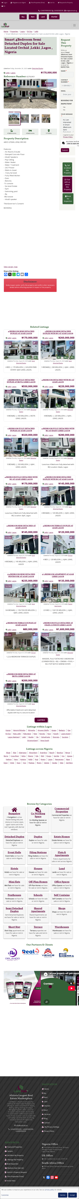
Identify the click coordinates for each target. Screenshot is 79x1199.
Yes (64, 107)
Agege (8, 730)
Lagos (22, 31)
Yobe (61, 763)
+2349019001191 (58, 11)
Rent (32, 17)
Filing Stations (38, 852)
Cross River (15, 756)
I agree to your (68, 136)
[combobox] (63, 85)
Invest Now (11, 1181)
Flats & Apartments (62, 854)
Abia (14, 753)
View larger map (10, 267)
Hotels (14, 868)
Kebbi (30, 759)
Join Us (52, 2)
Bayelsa (60, 753)
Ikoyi (49, 734)
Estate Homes (62, 837)
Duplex (38, 837)
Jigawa (69, 756)
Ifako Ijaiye (27, 734)
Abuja (8, 753)
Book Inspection (12, 1164)
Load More (41, 720)
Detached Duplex (37, 68)
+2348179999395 (45, 11)
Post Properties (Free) (38, 2)
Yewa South (44, 740)
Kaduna (9, 759)
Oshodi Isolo (45, 737)
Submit (65, 150)
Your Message (67, 114)
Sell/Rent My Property (15, 1155)
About (45, 1110)
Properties (14, 31)
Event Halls (14, 852)
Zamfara (69, 763)
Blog (46, 1118)
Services (47, 1114)
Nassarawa (59, 759)
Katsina (23, 759)
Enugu (48, 756)
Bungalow (14, 813)
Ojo (37, 737)
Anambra (43, 753)
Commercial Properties (62, 810)
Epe (69, 730)
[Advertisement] (41, 61)
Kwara (43, 759)
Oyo (24, 763)
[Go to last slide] (7, 94)
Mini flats (14, 882)
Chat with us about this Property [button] (67, 184)
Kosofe (56, 734)
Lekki (36, 31)
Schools (38, 895)
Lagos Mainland (14, 737)
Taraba (54, 763)
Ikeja (35, 734)
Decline (62, 1195)
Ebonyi (30, 756)
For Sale (12, 84)
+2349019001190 (27, 1129)
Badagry (62, 730)
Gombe (56, 756)
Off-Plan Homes (38, 882)
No (64, 110)
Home (6, 31)
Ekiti (42, 756)
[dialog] (39, 1193)
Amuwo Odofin (43, 730)
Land (43, 17)
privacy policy (49, 1190)
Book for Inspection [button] (68, 198)
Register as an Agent (19, 2)
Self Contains (62, 895)
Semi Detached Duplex (14, 910)
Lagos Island (65, 734)
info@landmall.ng (71, 11)
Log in (5, 2)
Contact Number (64, 81)
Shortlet (54, 17)
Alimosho (31, 730)
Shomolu (56, 737)
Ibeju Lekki (17, 734)
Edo (37, 756)
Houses (38, 868)
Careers (10, 1151)
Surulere (65, 737)
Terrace (70, 555)
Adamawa (22, 753)
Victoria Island (32, 740)
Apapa (53, 730)
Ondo (12, 763)
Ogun (6, 763)
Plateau (31, 763)
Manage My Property (15, 1160)
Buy (23, 17)
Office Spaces (61, 882)
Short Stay (14, 927)
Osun (18, 763)
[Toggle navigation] (74, 25)
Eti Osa (29, 31)
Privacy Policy (68, 137)
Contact (47, 1123)
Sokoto (46, 763)
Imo (63, 756)
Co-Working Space (38, 815)
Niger (68, 759)
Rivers (39, 763)
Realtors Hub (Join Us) (16, 1168)
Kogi (36, 759)
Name (63, 71)
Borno (6, 756)
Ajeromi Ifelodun (19, 730)
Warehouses (62, 927)
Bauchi (51, 753)
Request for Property (66, 2)
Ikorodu (42, 734)
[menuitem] (14, 118)
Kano (16, 759)
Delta (23, 756)
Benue (67, 753)
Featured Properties (14, 1147)
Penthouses (14, 895)
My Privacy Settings (52, 1127)
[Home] (5, 25)
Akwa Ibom (33, 753)
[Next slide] (53, 94)
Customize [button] (5, 1195)
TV (4, 6)
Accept (72, 1195)
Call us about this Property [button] (67, 169)
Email (63, 91)
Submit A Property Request (17, 1172)
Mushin (31, 737)
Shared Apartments (38, 910)
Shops (61, 908)
